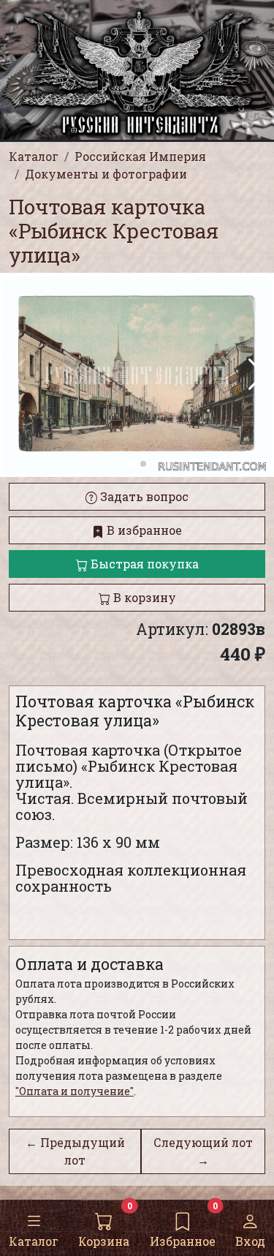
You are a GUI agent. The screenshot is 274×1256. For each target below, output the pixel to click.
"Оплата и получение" (74, 1091)
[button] (257, 374)
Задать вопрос (143, 496)
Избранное (183, 1241)
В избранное (143, 530)
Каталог (33, 1241)
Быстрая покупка (143, 563)
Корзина (103, 1241)
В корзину (143, 597)
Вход (250, 1241)
